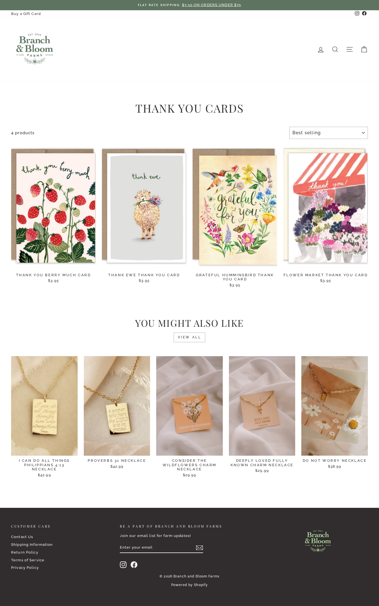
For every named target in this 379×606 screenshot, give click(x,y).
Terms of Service (27, 560)
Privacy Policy (25, 568)
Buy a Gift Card (26, 14)
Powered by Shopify (189, 585)
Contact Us (22, 537)
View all (189, 337)
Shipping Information (32, 544)
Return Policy (24, 552)
